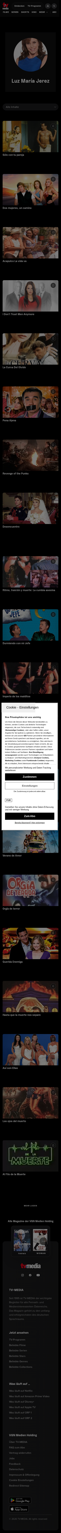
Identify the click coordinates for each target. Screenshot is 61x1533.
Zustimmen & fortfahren (29, 776)
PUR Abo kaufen (29, 816)
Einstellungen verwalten (29, 785)
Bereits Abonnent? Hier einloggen (30, 823)
